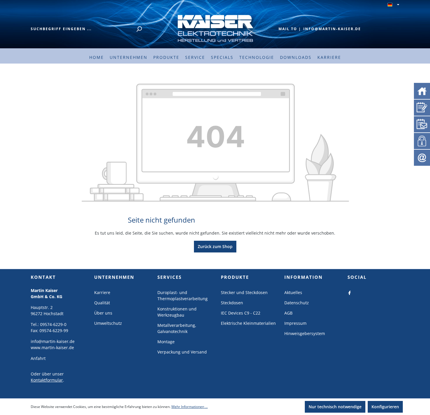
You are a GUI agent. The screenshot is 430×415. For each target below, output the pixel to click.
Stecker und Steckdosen (244, 292)
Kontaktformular (47, 380)
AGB (288, 313)
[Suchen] (139, 29)
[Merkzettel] (422, 107)
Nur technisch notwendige (335, 406)
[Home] (422, 90)
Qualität (102, 302)
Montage (166, 341)
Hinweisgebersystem (304, 333)
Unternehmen (114, 277)
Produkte (235, 277)
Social (357, 277)
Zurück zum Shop (215, 246)
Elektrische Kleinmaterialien (248, 323)
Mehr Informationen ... (189, 406)
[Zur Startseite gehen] (214, 28)
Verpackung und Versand (182, 352)
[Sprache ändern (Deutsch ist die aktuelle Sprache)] (393, 5)
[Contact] (422, 157)
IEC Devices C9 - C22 (240, 313)
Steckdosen (232, 302)
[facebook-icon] (350, 292)
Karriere (102, 292)
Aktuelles (293, 292)
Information (303, 277)
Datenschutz (296, 302)
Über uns (103, 313)
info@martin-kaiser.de (332, 28)
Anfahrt (38, 358)
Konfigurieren (385, 406)
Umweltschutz (108, 323)
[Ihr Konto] (421, 140)
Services (169, 277)
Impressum (295, 323)
